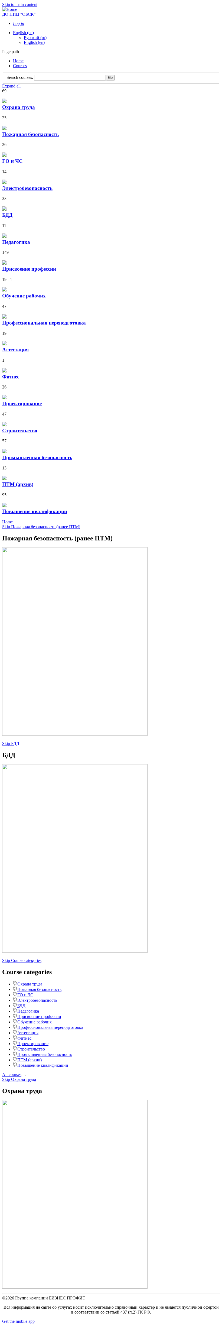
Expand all (11, 86)
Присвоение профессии (39, 1016)
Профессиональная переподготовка (50, 1027)
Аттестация (27, 1032)
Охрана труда (29, 984)
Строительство (31, 1049)
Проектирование (32, 1043)
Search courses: (20, 77)
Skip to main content (19, 4)
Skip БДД (10, 743)
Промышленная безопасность (44, 1054)
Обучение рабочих (34, 1022)
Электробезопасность (37, 1000)
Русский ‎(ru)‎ (35, 37)
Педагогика (28, 1011)
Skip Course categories (21, 960)
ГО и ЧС (25, 995)
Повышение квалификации (42, 1065)
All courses (11, 1074)
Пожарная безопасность (39, 989)
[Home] (9, 9)
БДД (21, 1005)
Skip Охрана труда (19, 1079)
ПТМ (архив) (29, 1060)
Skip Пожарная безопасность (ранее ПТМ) (41, 526)
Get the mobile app (18, 1321)
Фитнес (24, 1038)
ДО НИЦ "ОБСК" (19, 14)
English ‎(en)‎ (23, 32)
